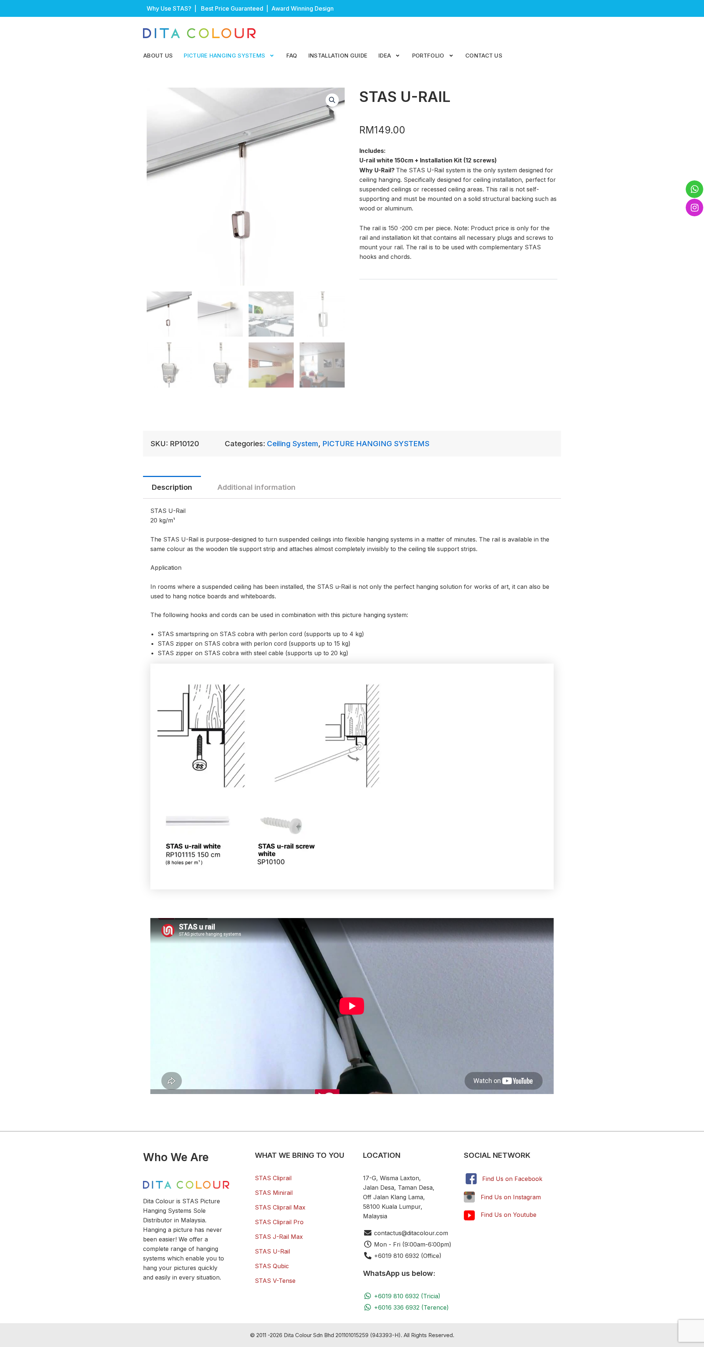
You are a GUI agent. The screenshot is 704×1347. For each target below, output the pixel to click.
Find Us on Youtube (508, 1214)
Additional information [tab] (256, 487)
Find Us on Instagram (511, 1197)
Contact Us (483, 55)
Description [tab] (172, 487)
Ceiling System (292, 443)
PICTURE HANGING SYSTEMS (224, 55)
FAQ (291, 55)
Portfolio (428, 55)
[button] (229, 56)
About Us (158, 55)
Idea (384, 55)
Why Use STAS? (169, 8)
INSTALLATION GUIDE (337, 55)
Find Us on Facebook (512, 1178)
